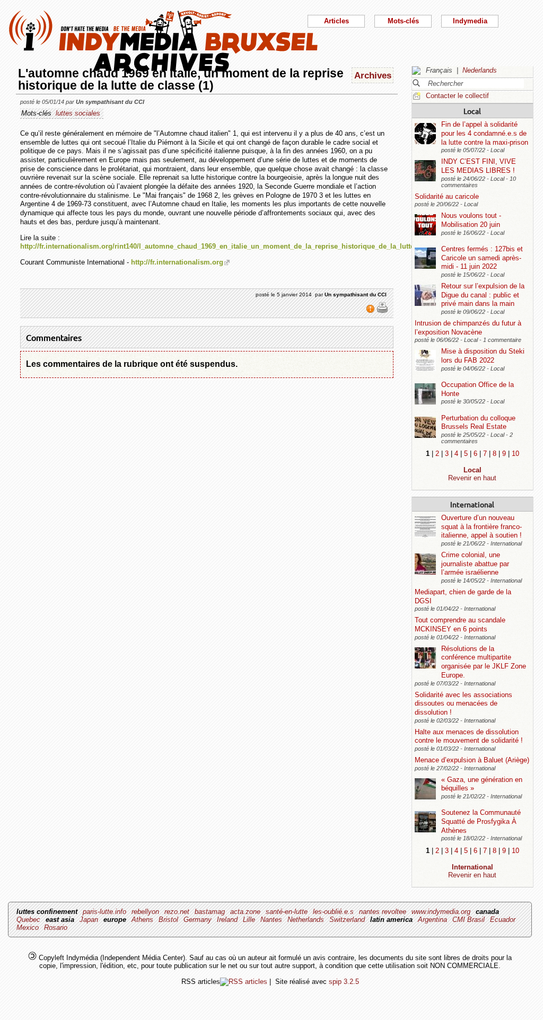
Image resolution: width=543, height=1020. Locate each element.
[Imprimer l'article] (382, 311)
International (472, 504)
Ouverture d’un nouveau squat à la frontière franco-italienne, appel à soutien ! (481, 526)
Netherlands (305, 920)
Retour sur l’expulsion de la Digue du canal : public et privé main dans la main (482, 294)
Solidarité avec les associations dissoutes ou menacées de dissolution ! (463, 703)
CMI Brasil (468, 920)
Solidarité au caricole (447, 196)
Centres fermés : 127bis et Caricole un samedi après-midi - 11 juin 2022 (482, 257)
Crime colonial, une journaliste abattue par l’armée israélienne (475, 563)
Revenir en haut (472, 478)
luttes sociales (78, 113)
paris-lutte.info (104, 912)
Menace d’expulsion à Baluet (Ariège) (472, 760)
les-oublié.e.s (333, 912)
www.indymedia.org (440, 912)
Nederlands (479, 70)
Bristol (168, 920)
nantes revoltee (382, 912)
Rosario (55, 927)
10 (515, 454)
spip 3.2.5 (344, 982)
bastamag (210, 912)
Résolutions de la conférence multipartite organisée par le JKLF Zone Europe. (483, 662)
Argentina (432, 920)
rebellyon (145, 912)
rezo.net (176, 912)
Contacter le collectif (457, 96)
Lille (249, 920)
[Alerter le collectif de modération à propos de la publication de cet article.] (371, 311)
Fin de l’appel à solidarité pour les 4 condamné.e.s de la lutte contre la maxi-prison (484, 133)
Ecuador (502, 920)
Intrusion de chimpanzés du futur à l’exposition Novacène (468, 327)
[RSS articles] (243, 982)
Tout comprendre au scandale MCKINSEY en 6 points (460, 624)
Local (472, 111)
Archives (372, 75)
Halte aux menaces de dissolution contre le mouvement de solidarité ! (469, 736)
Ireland (227, 920)
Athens (142, 920)
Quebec (28, 920)
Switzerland (347, 920)
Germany (197, 920)
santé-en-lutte (287, 912)
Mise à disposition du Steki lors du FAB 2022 (482, 355)
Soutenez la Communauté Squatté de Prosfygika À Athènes (481, 821)
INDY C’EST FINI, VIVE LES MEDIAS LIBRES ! (478, 165)
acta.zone (245, 912)
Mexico (27, 927)
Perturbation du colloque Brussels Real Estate (478, 422)
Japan (89, 920)
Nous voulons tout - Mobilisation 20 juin (471, 220)
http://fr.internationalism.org (177, 262)
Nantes (271, 920)
